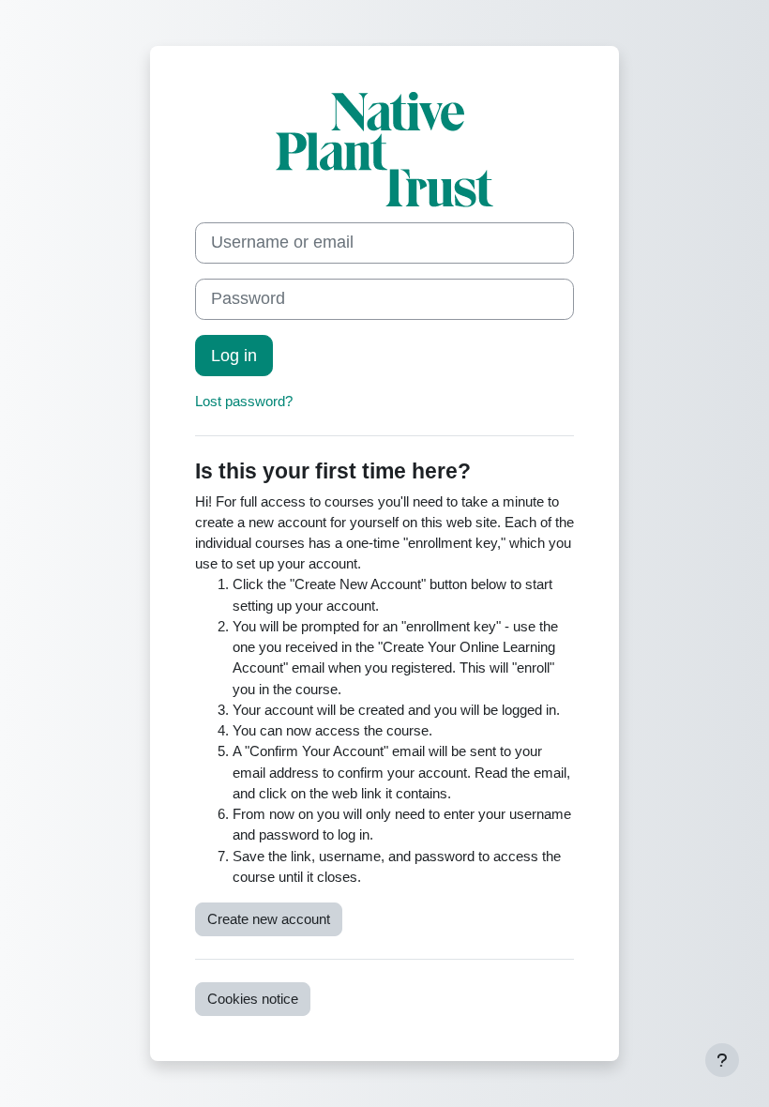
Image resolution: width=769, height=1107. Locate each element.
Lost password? (244, 401)
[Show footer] (722, 1060)
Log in (234, 355)
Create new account (268, 919)
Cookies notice (252, 999)
